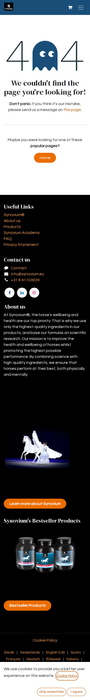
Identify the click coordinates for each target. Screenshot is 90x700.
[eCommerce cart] (70, 7)
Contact (19, 268)
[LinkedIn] (22, 293)
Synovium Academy (22, 233)
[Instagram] (34, 293)
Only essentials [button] (51, 692)
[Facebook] (9, 293)
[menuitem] (9, 652)
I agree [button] (76, 692)
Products (12, 227)
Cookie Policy (45, 640)
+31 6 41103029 (25, 280)
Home (45, 158)
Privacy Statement (21, 245)
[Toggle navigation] (81, 7)
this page (72, 110)
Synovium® (14, 215)
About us (12, 221)
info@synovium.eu (27, 274)
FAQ (8, 239)
